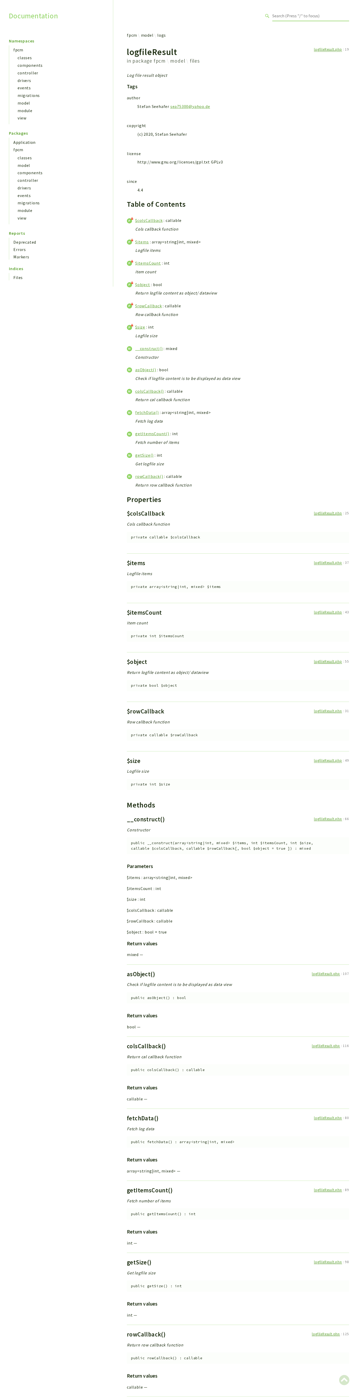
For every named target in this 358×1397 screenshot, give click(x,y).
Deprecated (24, 242)
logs (161, 35)
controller (28, 72)
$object (142, 284)
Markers (21, 256)
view (22, 118)
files (195, 61)
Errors (19, 249)
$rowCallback (148, 305)
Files (18, 277)
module (25, 110)
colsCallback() (149, 391)
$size (140, 327)
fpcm (18, 49)
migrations (29, 95)
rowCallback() (149, 476)
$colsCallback (148, 220)
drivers (24, 80)
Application (24, 142)
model (24, 103)
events (24, 87)
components (30, 65)
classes (25, 57)
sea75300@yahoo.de (190, 106)
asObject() (145, 369)
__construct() (148, 348)
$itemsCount (148, 263)
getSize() (144, 455)
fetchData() (147, 412)
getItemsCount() (152, 433)
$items (142, 241)
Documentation (33, 15)
